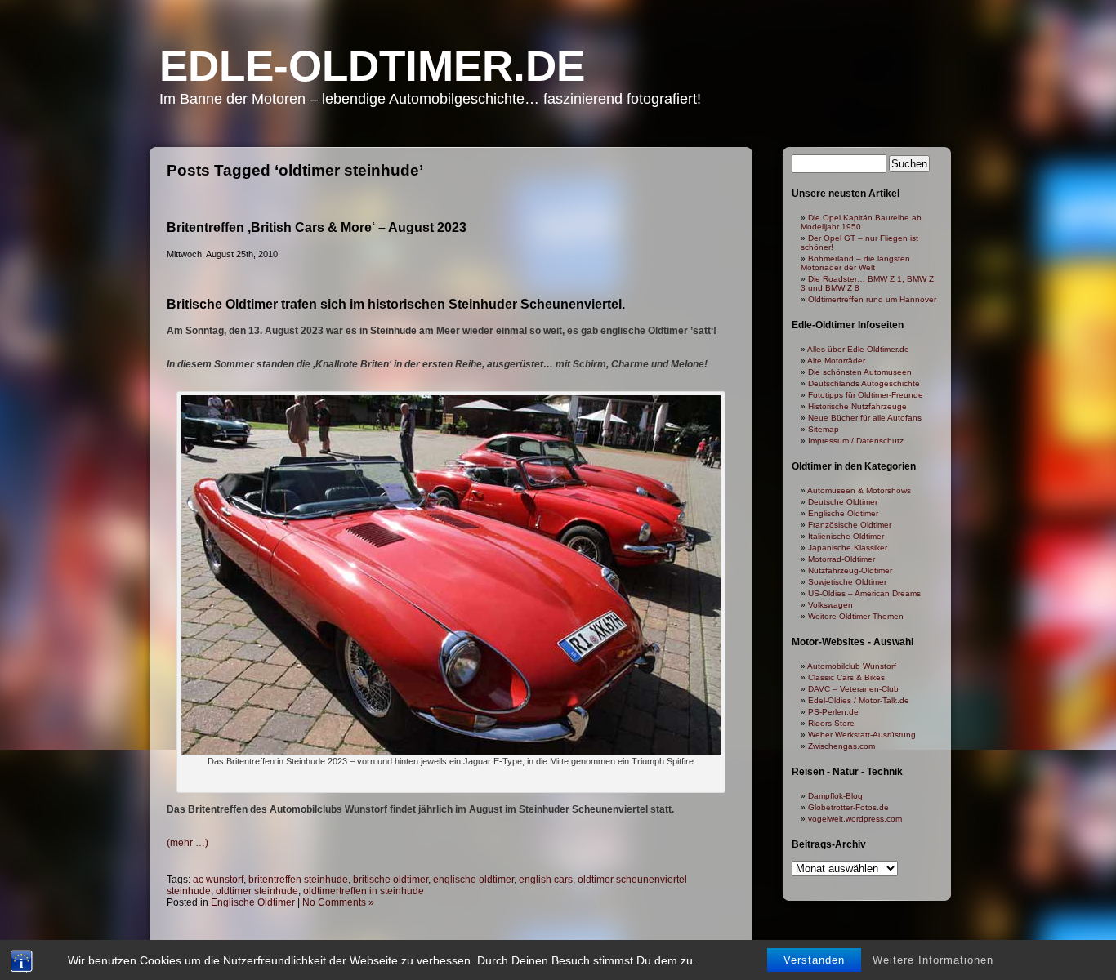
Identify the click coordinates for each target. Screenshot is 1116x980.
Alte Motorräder (836, 360)
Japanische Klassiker (847, 547)
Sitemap (823, 429)
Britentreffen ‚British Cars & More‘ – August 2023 (316, 227)
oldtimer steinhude (257, 891)
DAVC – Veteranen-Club (853, 688)
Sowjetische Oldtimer (847, 581)
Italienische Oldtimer (846, 536)
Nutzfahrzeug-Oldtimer (850, 570)
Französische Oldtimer (849, 524)
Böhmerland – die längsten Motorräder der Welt (855, 263)
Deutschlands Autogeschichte (864, 383)
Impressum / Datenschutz (856, 440)
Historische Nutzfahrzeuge (857, 406)
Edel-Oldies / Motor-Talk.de (858, 700)
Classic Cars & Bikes (846, 677)
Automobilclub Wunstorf (851, 666)
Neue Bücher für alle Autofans (865, 417)
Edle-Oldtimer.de (372, 66)
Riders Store (831, 723)
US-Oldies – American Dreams (864, 593)
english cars (546, 879)
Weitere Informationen (933, 960)
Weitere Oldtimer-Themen (856, 616)
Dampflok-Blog (835, 795)
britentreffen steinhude (298, 879)
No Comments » (338, 902)
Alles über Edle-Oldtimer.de (858, 349)
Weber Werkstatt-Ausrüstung (862, 734)
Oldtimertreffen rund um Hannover (872, 299)
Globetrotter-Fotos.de (848, 807)
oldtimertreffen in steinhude (363, 891)
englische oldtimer (473, 879)
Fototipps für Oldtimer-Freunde (865, 394)
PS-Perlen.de (833, 711)
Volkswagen (830, 604)
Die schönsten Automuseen (860, 372)
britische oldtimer (390, 879)
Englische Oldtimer (253, 902)
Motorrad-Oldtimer (841, 559)
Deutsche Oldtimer (842, 501)
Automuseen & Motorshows (859, 490)
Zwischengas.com (841, 746)
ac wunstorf (218, 879)
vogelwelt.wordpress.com (855, 818)
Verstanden (814, 960)
